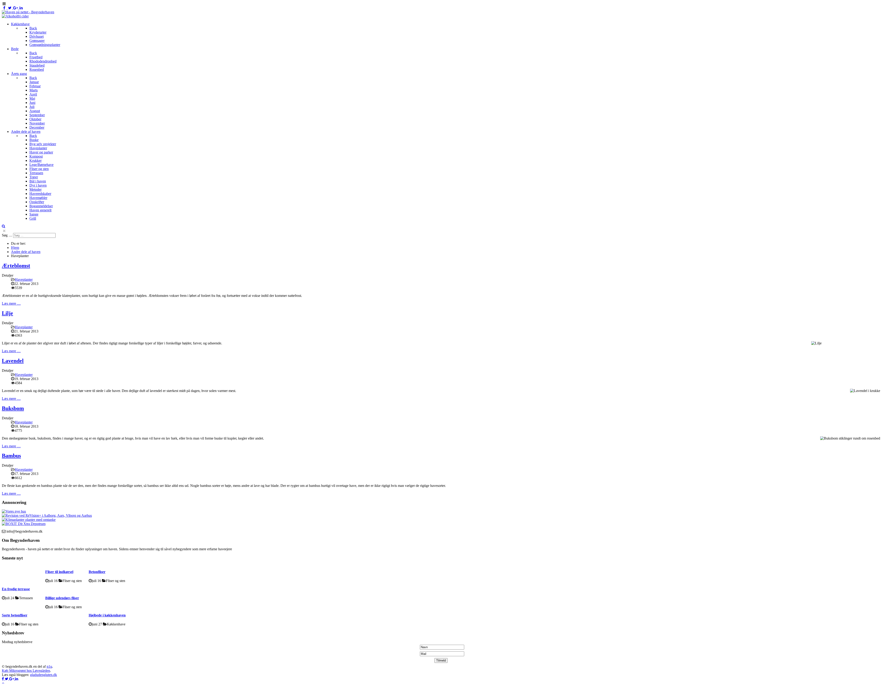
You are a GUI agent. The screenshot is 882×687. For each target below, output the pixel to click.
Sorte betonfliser (14, 615)
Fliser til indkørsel (59, 572)
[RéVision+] (47, 515)
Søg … (7, 235)
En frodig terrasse (16, 589)
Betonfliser (97, 572)
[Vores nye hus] (14, 511)
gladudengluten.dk (43, 675)
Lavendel (13, 361)
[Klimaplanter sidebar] (29, 520)
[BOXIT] (23, 524)
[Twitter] (10, 8)
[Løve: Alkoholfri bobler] (15, 16)
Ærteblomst (16, 266)
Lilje (7, 313)
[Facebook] (5, 8)
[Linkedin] (21, 8)
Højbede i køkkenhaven (107, 615)
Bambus (11, 456)
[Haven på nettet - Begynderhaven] (28, 12)
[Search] (3, 226)
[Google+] (16, 8)
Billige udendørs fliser (62, 598)
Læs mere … (11, 303)
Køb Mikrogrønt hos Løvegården (26, 671)
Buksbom (13, 408)
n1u (49, 666)
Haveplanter (24, 279)
